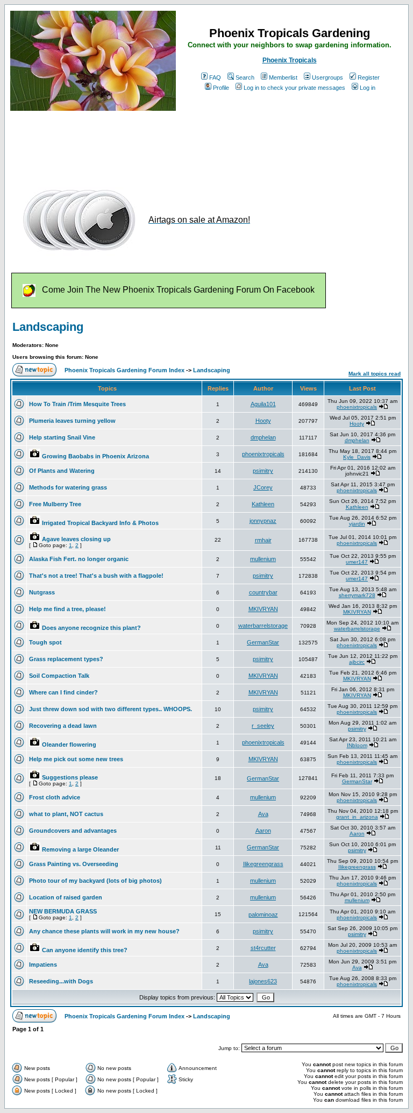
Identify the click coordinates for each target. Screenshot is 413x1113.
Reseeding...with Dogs (61, 981)
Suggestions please (70, 777)
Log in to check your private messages (294, 87)
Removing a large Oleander (80, 849)
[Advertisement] (206, 144)
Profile (221, 87)
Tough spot (45, 642)
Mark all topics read (374, 374)
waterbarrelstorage (263, 625)
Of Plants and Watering (62, 470)
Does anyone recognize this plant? (91, 628)
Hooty (263, 420)
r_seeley (263, 725)
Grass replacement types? (66, 659)
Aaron (263, 830)
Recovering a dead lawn (63, 725)
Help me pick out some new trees (76, 759)
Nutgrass (42, 592)
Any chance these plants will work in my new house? (104, 931)
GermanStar (263, 642)
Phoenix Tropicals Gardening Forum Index (124, 370)
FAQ (215, 77)
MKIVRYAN (263, 609)
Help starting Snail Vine (62, 437)
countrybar (263, 592)
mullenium (263, 559)
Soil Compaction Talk (59, 675)
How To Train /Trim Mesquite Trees (77, 404)
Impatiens (43, 964)
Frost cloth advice (54, 797)
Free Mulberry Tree (55, 504)
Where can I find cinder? (63, 692)
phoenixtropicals (357, 407)
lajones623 (263, 981)
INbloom (357, 745)
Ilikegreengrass (263, 864)
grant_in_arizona (357, 817)
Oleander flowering (69, 744)
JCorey (263, 487)
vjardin (357, 524)
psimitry (263, 470)
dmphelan (263, 437)
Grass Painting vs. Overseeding (73, 864)
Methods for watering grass (68, 487)
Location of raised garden (65, 897)
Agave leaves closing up (76, 539)
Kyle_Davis (357, 457)
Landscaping (47, 327)
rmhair (263, 540)
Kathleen (263, 504)
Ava (263, 814)
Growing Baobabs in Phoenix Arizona (95, 456)
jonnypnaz (263, 520)
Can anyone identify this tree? (84, 950)
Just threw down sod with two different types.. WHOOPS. (110, 709)
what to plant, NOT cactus (66, 814)
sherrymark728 (357, 595)
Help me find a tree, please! (67, 609)
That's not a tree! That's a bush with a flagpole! (96, 575)
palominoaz (263, 914)
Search (245, 77)
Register (369, 77)
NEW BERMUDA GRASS (63, 911)
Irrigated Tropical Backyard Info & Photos (100, 523)
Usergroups (327, 77)
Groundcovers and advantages (73, 830)
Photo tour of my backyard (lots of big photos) (95, 880)
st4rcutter (263, 948)
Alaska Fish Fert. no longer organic (79, 559)
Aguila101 (263, 404)
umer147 (357, 562)
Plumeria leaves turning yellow (72, 420)
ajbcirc (357, 662)
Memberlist (283, 77)
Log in (367, 87)
